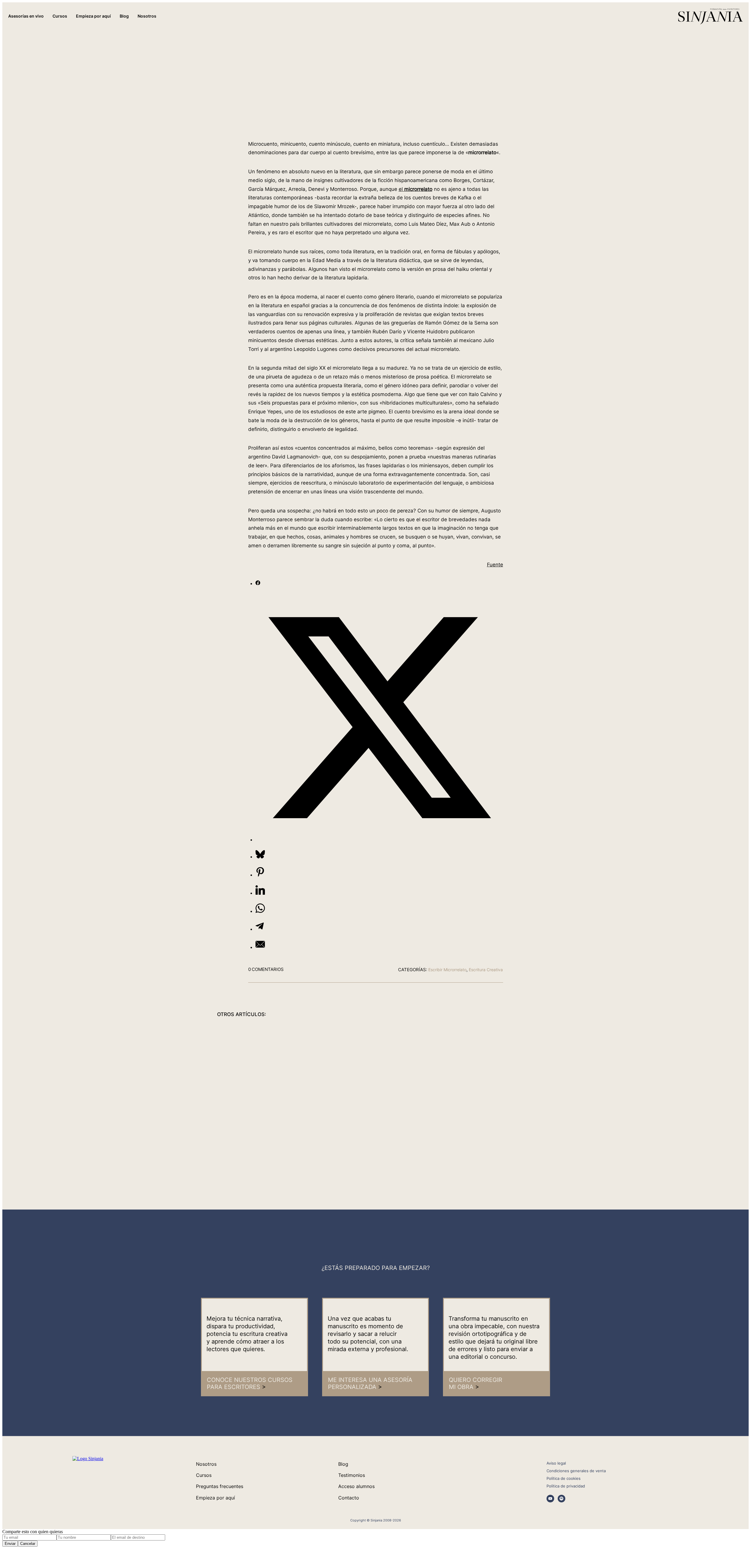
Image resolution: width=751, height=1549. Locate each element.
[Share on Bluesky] (260, 857)
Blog (343, 1464)
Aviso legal (556, 1463)
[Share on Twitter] (379, 840)
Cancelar (27, 1543)
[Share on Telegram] (260, 929)
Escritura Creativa (486, 969)
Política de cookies (564, 1478)
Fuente (495, 565)
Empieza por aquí (215, 1498)
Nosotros (206, 1464)
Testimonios (351, 1475)
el (415, 189)
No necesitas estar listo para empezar (266, 1092)
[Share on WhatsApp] (260, 911)
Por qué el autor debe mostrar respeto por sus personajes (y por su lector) (375, 1092)
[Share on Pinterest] (260, 875)
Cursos (204, 1475)
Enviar (10, 1543)
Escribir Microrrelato (447, 969)
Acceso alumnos (356, 1486)
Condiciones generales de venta (576, 1470)
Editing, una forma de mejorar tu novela (485, 1092)
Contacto (348, 1498)
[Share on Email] (260, 947)
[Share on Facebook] (258, 583)
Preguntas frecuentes (219, 1486)
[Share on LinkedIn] (260, 893)
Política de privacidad (566, 1486)
